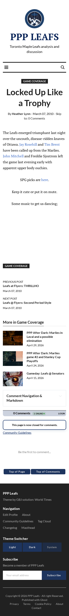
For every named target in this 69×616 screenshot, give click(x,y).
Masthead (28, 527)
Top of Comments (48, 471)
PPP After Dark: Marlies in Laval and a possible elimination (45, 336)
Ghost (43, 599)
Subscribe (54, 575)
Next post (10, 298)
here (44, 179)
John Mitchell (13, 156)
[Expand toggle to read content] (60, 396)
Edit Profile (10, 514)
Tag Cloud (44, 521)
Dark (32, 547)
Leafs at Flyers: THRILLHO (21, 286)
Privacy (14, 603)
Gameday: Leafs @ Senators (45, 373)
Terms (26, 603)
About (26, 514)
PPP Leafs (34, 37)
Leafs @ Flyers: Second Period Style (27, 302)
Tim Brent (52, 144)
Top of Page (17, 471)
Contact (36, 607)
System (52, 547)
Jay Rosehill (28, 144)
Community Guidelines (18, 521)
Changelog (10, 527)
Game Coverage (34, 81)
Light (12, 547)
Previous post (13, 281)
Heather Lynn (19, 113)
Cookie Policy (43, 603)
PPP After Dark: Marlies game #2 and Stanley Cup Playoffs (44, 357)
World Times (43, 499)
